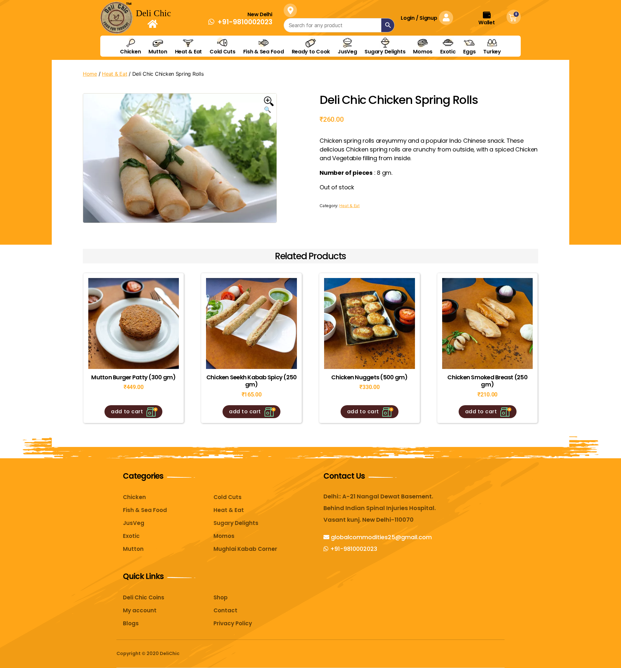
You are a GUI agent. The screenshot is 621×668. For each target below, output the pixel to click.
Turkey (492, 51)
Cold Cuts (222, 51)
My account (140, 610)
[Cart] (513, 18)
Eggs (469, 51)
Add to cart (127, 411)
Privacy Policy (232, 623)
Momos (422, 51)
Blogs (131, 623)
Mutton (157, 51)
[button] (240, 21)
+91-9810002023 (353, 549)
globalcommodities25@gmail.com (380, 537)
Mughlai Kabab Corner (245, 549)
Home (90, 74)
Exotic (447, 51)
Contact (225, 610)
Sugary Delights (385, 51)
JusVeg (347, 51)
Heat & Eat (188, 51)
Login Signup (419, 18)
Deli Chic (153, 13)
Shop (220, 597)
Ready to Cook (311, 51)
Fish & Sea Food (263, 51)
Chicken (130, 51)
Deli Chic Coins (143, 597)
